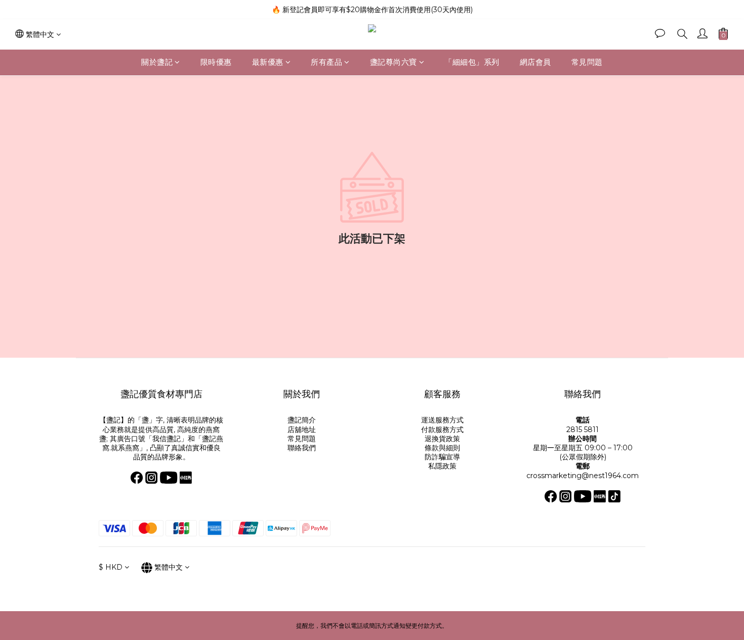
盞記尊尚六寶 (393, 62)
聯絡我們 (301, 447)
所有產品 (326, 62)
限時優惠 (216, 62)
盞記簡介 (301, 419)
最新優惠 (267, 62)
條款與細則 (442, 447)
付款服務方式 (442, 429)
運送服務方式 (442, 419)
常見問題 (587, 62)
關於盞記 (157, 62)
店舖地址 (301, 429)
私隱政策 (442, 466)
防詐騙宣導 (442, 456)
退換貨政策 (442, 438)
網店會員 (535, 62)
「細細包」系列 (472, 62)
